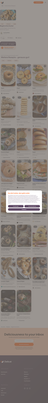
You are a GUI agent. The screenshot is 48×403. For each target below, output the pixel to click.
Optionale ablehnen (32, 206)
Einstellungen (16, 206)
